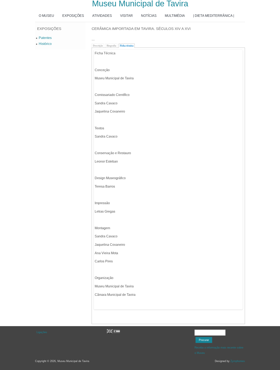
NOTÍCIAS (149, 15)
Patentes (45, 38)
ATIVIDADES (102, 15)
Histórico (45, 44)
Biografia (111, 45)
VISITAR (126, 15)
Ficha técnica (126, 45)
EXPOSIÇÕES (73, 15)
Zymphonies (237, 361)
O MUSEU (46, 15)
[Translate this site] (110, 332)
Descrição (98, 45)
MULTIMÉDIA (175, 15)
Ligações (41, 332)
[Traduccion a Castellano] (117, 332)
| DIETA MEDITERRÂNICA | (213, 15)
